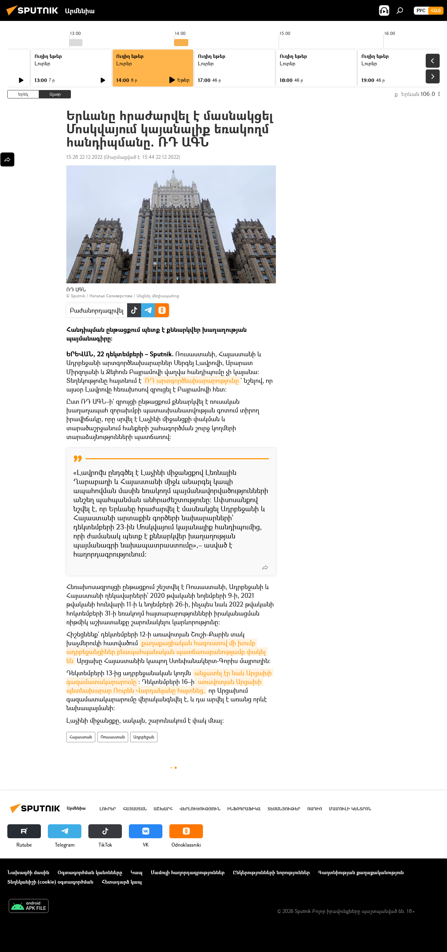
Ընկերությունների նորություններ (271, 872)
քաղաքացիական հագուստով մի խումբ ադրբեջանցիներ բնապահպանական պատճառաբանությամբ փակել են (167, 651)
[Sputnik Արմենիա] (34, 16)
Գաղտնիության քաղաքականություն (361, 872)
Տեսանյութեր (284, 809)
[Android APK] (28, 906)
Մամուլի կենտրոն (350, 809)
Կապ (136, 872)
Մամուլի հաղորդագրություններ (188, 872)
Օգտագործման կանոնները (90, 872)
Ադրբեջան (143, 737)
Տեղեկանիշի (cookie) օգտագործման (50, 881)
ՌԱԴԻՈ (314, 809)
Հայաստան (80, 737)
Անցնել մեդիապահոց (158, 296)
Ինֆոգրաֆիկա (244, 809)
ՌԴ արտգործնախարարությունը (192, 380)
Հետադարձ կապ (122, 881)
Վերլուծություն (199, 809)
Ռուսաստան (113, 737)
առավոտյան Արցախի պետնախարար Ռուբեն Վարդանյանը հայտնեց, (164, 685)
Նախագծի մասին (28, 872)
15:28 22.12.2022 (84, 157)
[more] (265, 567)
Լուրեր (42, 63)
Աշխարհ (163, 809)
